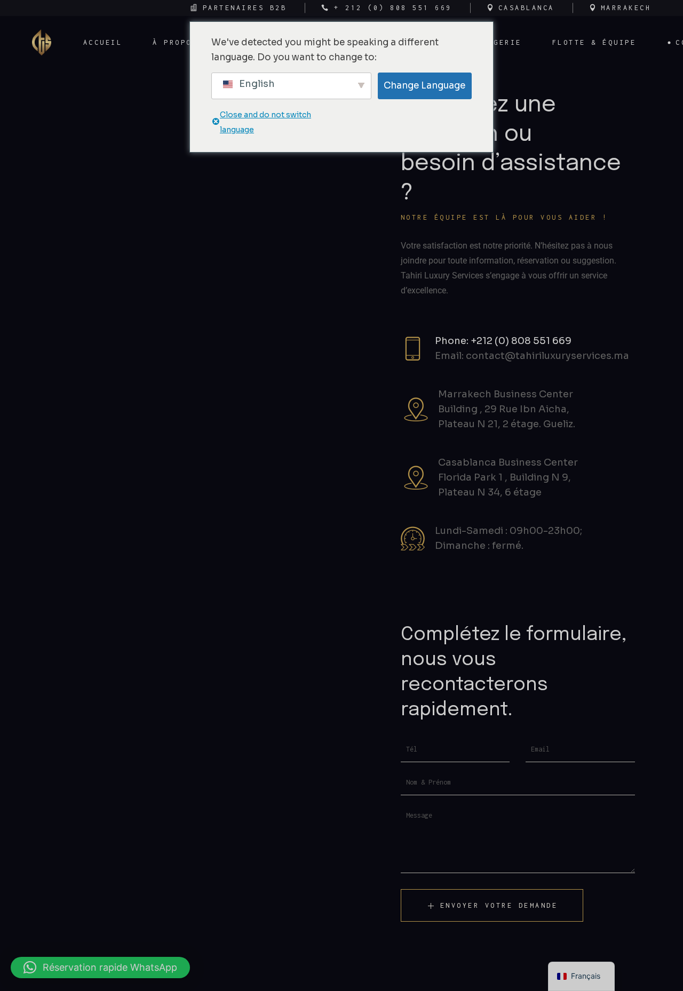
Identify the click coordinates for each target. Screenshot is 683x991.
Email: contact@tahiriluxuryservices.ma (532, 356)
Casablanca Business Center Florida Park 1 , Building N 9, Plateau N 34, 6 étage (508, 477)
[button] (100, 967)
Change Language (424, 85)
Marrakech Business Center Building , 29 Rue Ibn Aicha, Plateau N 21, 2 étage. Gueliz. (506, 409)
